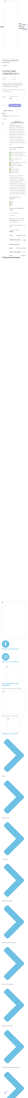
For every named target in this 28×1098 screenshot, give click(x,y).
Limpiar (10, 98)
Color (4, 96)
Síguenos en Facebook (10, 649)
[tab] (17, 121)
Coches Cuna (14, 59)
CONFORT (4, 65)
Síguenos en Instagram (10, 662)
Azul (17, 235)
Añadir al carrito (15, 105)
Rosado (24, 235)
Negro (20, 235)
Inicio (3, 59)
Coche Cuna (20, 147)
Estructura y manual (21, 248)
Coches (8, 59)
